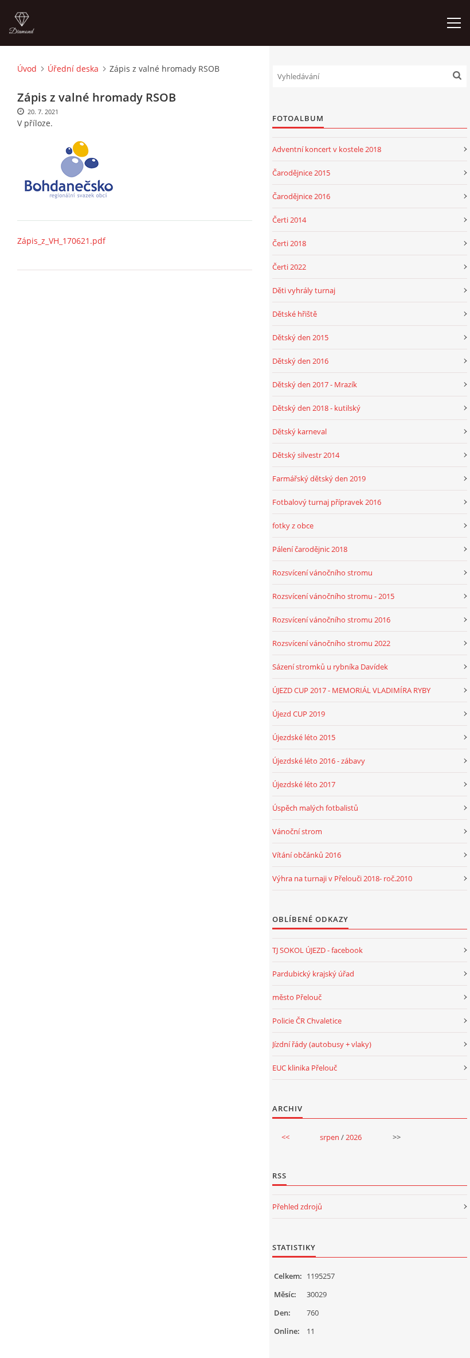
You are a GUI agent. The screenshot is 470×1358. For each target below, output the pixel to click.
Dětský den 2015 (300, 337)
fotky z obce (293, 525)
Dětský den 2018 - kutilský (316, 408)
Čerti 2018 (289, 243)
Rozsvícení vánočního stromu (322, 572)
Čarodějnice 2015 (301, 173)
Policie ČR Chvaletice (307, 1020)
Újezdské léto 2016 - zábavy (318, 761)
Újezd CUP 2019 (298, 714)
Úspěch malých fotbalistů (315, 808)
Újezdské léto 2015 (303, 737)
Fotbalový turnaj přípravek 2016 (326, 502)
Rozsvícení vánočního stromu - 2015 (333, 596)
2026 (354, 1137)
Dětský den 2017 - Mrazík (314, 384)
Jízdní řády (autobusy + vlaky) (321, 1044)
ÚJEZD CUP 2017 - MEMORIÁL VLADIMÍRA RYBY (351, 690)
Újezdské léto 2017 (303, 784)
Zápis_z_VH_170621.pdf (61, 240)
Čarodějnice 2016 (301, 196)
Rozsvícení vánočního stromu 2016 (331, 619)
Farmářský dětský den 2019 (319, 478)
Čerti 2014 (289, 220)
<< (285, 1137)
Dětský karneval (299, 431)
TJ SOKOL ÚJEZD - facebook (317, 950)
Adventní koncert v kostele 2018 (326, 149)
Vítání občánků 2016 (306, 855)
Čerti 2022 (289, 267)
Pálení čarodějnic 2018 (309, 549)
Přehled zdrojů (297, 1206)
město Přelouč (297, 997)
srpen (329, 1137)
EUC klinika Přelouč (304, 1068)
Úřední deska (73, 68)
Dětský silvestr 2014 (305, 455)
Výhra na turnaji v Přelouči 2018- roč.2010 (342, 878)
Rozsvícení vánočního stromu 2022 (331, 643)
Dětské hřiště (294, 314)
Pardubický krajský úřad (313, 973)
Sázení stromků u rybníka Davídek (330, 667)
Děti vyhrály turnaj (303, 290)
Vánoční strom (297, 831)
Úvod (27, 68)
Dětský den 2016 (300, 361)
